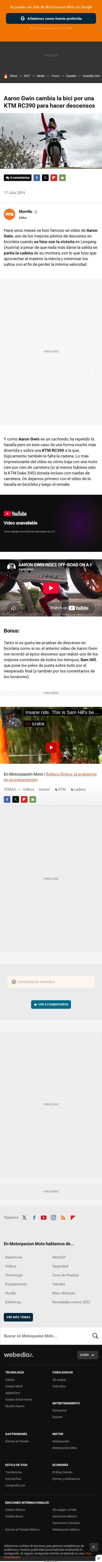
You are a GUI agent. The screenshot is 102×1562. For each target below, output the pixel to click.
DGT (27, 76)
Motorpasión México (66, 1529)
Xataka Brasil (14, 1516)
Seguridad (60, 1266)
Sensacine (59, 1410)
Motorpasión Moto (64, 1448)
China (13, 76)
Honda (10, 1293)
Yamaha (58, 1284)
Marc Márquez (63, 1293)
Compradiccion (15, 1485)
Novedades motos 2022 (71, 1302)
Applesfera (12, 1393)
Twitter (45, 177)
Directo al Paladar (17, 1441)
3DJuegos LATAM (64, 1509)
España (71, 76)
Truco (55, 76)
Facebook (36, 177)
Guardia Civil (91, 76)
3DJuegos (59, 1379)
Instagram (53, 1217)
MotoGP (58, 1257)
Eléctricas (13, 1302)
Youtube (43, 1217)
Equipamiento (16, 1284)
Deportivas (13, 1257)
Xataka (10, 1379)
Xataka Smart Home (18, 1399)
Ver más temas (18, 1317)
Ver (53, 1004)
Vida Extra (59, 1386)
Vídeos (28, 789)
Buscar (95, 1336)
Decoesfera (13, 1479)
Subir (84, 1355)
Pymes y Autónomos (66, 1479)
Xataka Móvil (14, 1386)
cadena (80, 789)
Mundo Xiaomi (14, 1406)
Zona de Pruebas (65, 1275)
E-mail (62, 177)
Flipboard (54, 177)
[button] (28, 212)
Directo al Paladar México (22, 1529)
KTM (62, 789)
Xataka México (15, 1509)
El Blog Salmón (62, 1472)
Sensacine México (64, 1516)
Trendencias (13, 1472)
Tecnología (14, 1275)
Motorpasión (60, 1441)
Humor (44, 789)
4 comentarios (20, 177)
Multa (41, 76)
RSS (63, 1217)
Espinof (57, 1417)
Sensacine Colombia (66, 1523)
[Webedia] (18, 1358)
